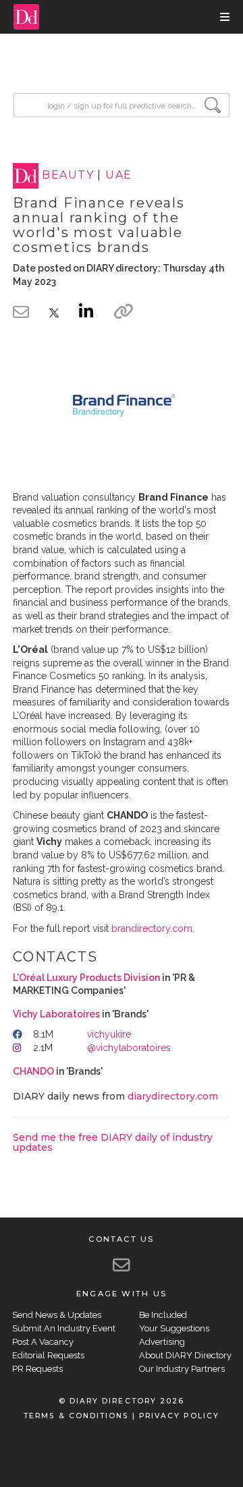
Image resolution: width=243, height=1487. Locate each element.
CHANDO (33, 1071)
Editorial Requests (48, 1355)
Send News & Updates (56, 1315)
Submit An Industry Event (63, 1328)
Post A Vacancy (43, 1342)
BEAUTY (68, 175)
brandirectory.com (151, 928)
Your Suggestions (174, 1328)
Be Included (163, 1315)
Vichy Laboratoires (56, 1014)
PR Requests (37, 1369)
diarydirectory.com (173, 1096)
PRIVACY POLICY (179, 1416)
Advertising (162, 1342)
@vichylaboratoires (129, 1047)
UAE (118, 175)
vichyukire (109, 1034)
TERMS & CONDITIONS (76, 1416)
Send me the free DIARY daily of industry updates (113, 1142)
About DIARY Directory (185, 1355)
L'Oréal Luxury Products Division (86, 977)
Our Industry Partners (182, 1369)
